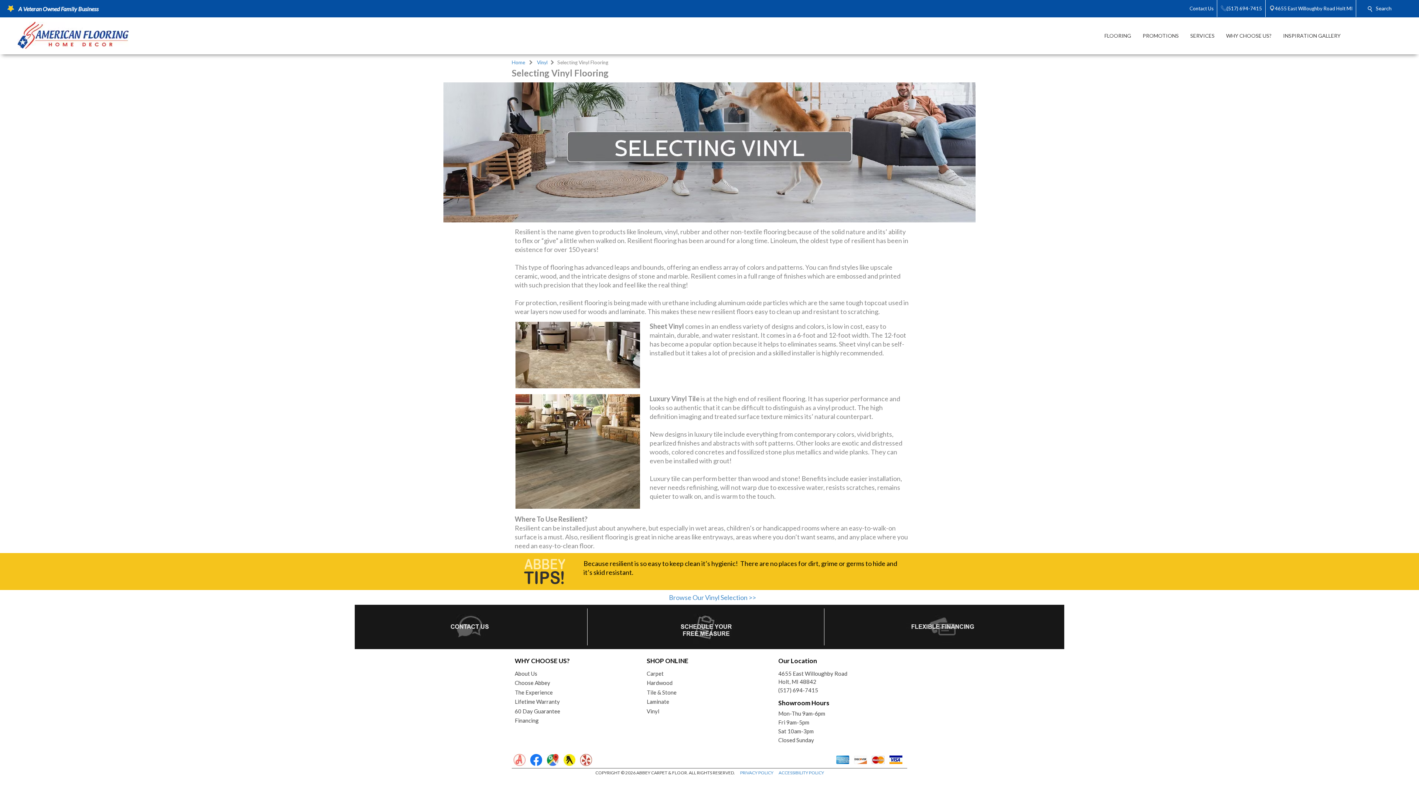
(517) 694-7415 (798, 690)
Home (518, 62)
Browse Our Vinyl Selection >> (712, 597)
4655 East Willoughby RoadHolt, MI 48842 (812, 677)
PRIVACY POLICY (756, 772)
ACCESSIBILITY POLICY (801, 772)
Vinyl (542, 62)
